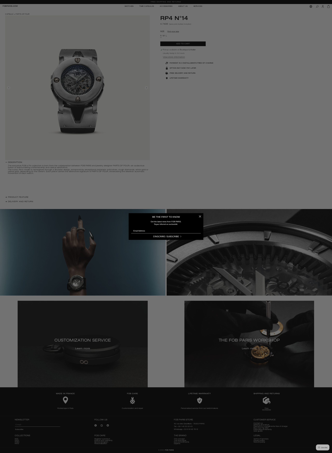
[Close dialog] (200, 216)
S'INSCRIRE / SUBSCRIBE (166, 236)
